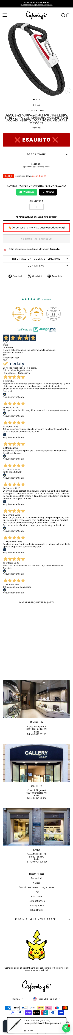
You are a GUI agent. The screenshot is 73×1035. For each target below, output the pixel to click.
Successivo (24, 373)
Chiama (50, 192)
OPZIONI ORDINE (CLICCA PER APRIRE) (36, 217)
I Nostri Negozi (36, 873)
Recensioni (36, 878)
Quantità (36, 201)
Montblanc (37, 110)
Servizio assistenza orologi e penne (36, 887)
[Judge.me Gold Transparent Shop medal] (11, 314)
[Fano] (36, 827)
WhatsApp (29, 192)
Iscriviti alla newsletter (35, 919)
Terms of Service (36, 901)
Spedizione (27, 167)
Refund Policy (36, 910)
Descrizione (36, 154)
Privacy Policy (36, 905)
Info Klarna (36, 896)
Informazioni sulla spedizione (36, 258)
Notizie (36, 883)
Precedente (10, 373)
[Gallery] (36, 763)
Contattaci (36, 265)
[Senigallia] (36, 699)
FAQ (37, 891)
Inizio (36, 105)
